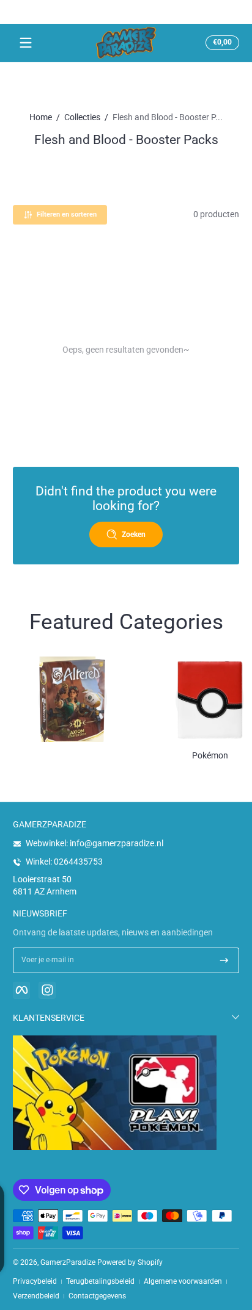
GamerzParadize (67, 1262)
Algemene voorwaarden (183, 1281)
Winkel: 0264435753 (64, 861)
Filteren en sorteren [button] (67, 214)
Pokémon (210, 755)
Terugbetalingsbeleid (100, 1281)
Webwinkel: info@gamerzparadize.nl (94, 843)
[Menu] (26, 43)
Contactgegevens (97, 1296)
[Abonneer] (224, 960)
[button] (220, 43)
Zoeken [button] (134, 534)
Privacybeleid (35, 1281)
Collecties (82, 117)
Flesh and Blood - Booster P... (168, 117)
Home (40, 117)
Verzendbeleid (36, 1296)
